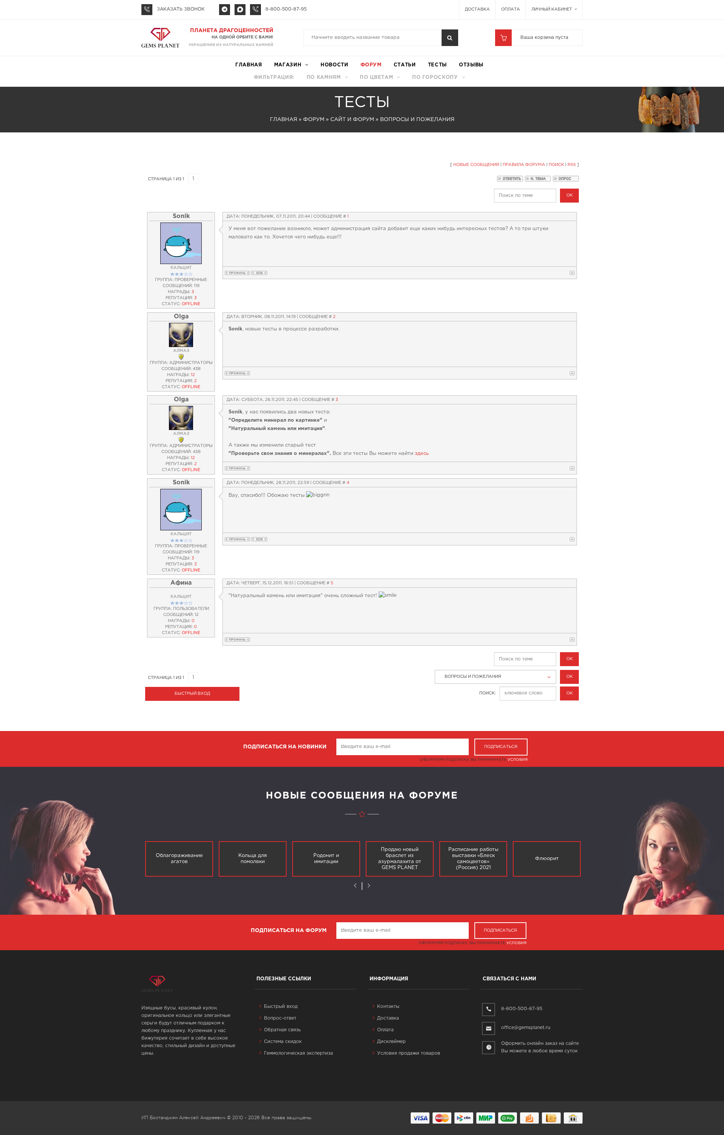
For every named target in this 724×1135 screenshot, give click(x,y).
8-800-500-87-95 (286, 9)
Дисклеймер (391, 1042)
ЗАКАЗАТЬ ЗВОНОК (181, 9)
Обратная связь (282, 1030)
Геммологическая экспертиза (298, 1053)
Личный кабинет (552, 9)
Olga (181, 316)
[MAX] (240, 9)
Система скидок (283, 1042)
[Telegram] (224, 9)
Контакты (388, 1006)
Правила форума (524, 165)
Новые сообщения (476, 165)
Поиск (556, 165)
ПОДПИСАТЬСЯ (500, 747)
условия (518, 760)
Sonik (181, 216)
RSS (572, 165)
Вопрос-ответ (280, 1018)
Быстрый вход (281, 1006)
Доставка (477, 9)
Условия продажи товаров (408, 1053)
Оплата (510, 9)
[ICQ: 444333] (259, 273)
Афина (181, 583)
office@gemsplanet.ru (525, 1028)
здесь (422, 454)
